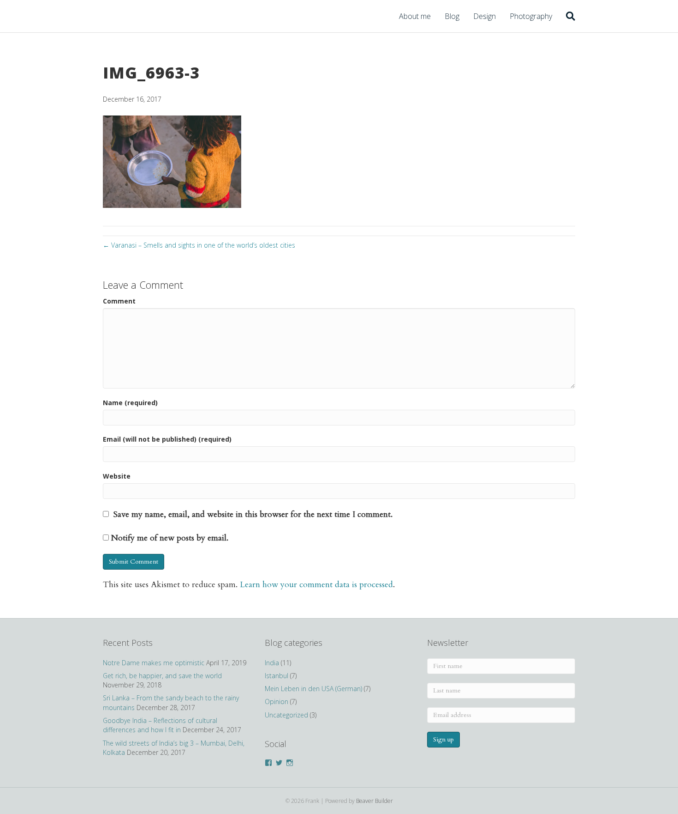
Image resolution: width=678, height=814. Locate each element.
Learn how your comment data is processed (316, 584)
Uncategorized (286, 715)
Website (117, 476)
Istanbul (276, 675)
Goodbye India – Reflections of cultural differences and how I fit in (160, 725)
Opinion (276, 701)
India (272, 662)
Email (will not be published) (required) (167, 439)
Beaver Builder (374, 801)
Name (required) (130, 402)
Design (484, 16)
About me (415, 16)
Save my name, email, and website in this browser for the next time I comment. (253, 514)
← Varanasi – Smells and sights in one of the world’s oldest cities (199, 245)
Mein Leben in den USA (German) (313, 688)
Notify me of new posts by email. (169, 538)
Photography (531, 16)
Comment (119, 301)
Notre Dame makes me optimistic (153, 662)
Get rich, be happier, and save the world (162, 675)
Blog (452, 16)
